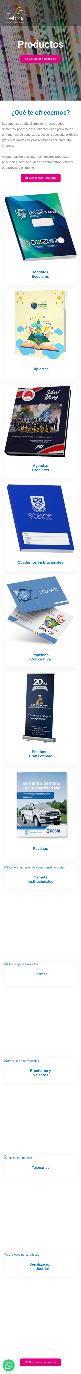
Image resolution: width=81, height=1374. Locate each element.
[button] (9, 1365)
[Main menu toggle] (73, 13)
